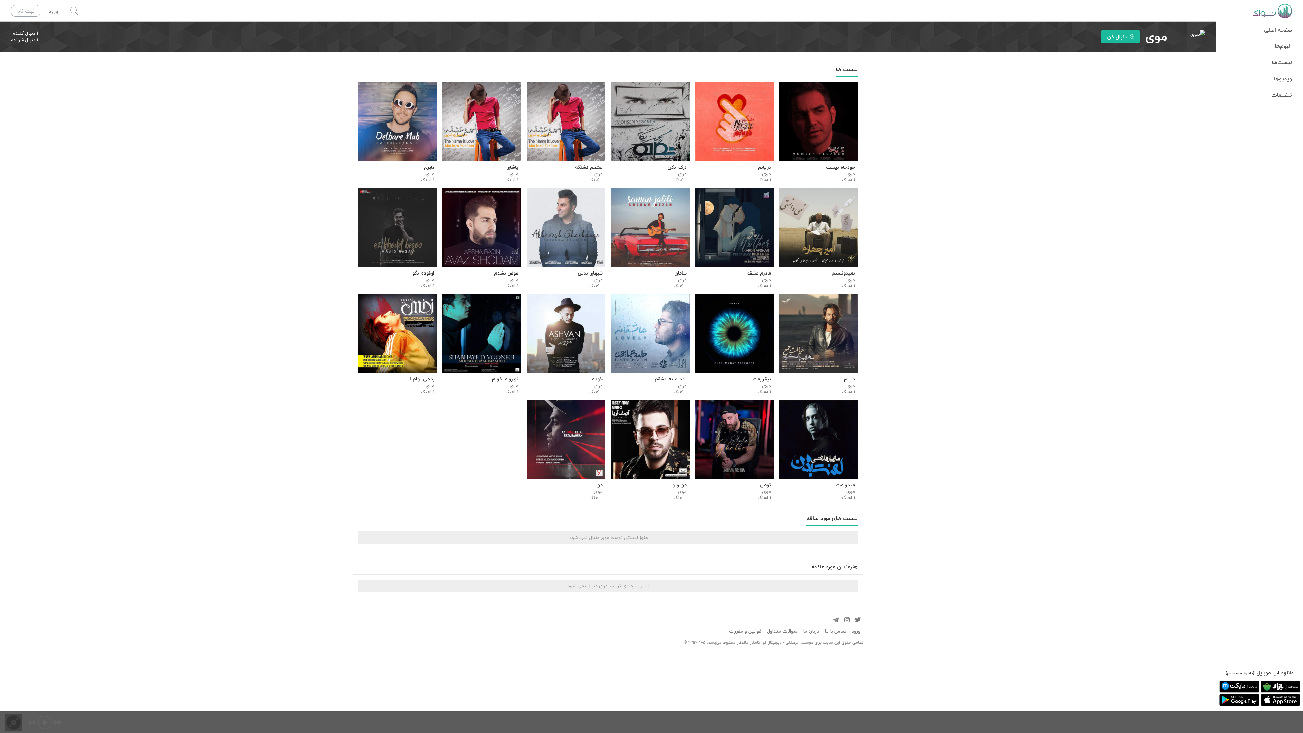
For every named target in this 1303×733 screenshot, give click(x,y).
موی (850, 174)
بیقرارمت (762, 379)
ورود (856, 631)
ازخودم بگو (423, 273)
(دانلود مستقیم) (1240, 673)
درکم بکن (677, 167)
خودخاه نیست (840, 167)
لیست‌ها (1282, 62)
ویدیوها (1283, 78)
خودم (597, 379)
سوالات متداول (782, 631)
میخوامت (845, 485)
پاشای (512, 167)
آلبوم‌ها (1283, 46)
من (599, 485)
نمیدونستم (843, 273)
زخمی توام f (421, 379)
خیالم (849, 379)
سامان (680, 273)
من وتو (679, 485)
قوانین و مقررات (745, 631)
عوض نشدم (506, 273)
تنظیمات (1281, 95)
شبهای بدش (590, 273)
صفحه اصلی (1278, 30)
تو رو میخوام (505, 379)
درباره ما (811, 631)
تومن (765, 485)
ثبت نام (26, 11)
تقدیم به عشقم (671, 379)
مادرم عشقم (758, 273)
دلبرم (429, 167)
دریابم (764, 167)
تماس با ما (835, 631)
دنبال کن (1117, 36)
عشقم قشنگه (589, 167)
